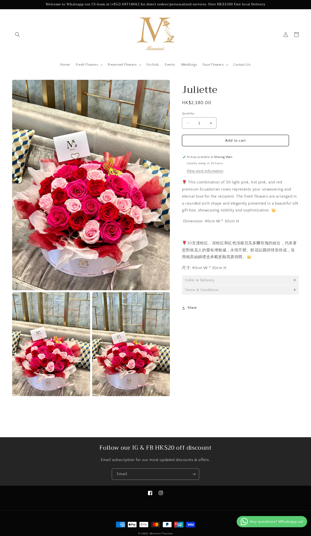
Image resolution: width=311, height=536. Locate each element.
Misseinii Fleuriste (161, 533)
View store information (205, 171)
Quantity (188, 113)
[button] (17, 34)
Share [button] (192, 308)
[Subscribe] (193, 474)
